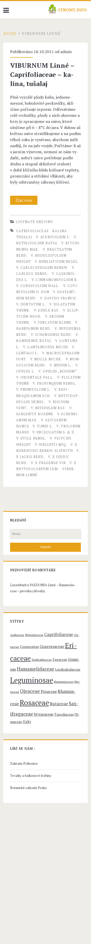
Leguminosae (31, 680)
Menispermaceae (64, 682)
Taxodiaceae (64, 714)
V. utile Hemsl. (31, 438)
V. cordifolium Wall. (38, 285)
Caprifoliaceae (32, 231)
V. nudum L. (61, 365)
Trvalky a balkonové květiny (30, 775)
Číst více (25, 201)
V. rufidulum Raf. (48, 408)
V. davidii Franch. (58, 298)
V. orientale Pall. (35, 377)
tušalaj (24, 237)
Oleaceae (30, 691)
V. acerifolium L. (53, 237)
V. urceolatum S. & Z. (53, 432)
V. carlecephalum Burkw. (42, 267)
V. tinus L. (43, 426)
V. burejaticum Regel (56, 261)
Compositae (29, 646)
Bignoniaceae (34, 635)
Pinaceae (49, 691)
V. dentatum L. (31, 304)
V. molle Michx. (46, 359)
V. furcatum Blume (53, 322)
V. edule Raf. (47, 310)
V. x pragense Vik (48, 462)
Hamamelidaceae (35, 669)
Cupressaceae (52, 646)
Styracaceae (44, 714)
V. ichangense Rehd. (51, 334)
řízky (27, 721)
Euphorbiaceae (42, 659)
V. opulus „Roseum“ (57, 371)
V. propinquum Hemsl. (55, 383)
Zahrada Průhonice (24, 763)
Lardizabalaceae (67, 669)
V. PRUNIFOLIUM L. (33, 389)
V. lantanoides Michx (45, 347)
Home (9, 33)
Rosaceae (34, 702)
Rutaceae (59, 704)
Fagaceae (60, 659)
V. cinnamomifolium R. (55, 279)
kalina (59, 231)
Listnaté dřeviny (34, 221)
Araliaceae (17, 635)
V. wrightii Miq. (51, 444)
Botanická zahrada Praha (28, 787)
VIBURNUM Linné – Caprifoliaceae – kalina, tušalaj (42, 74)
